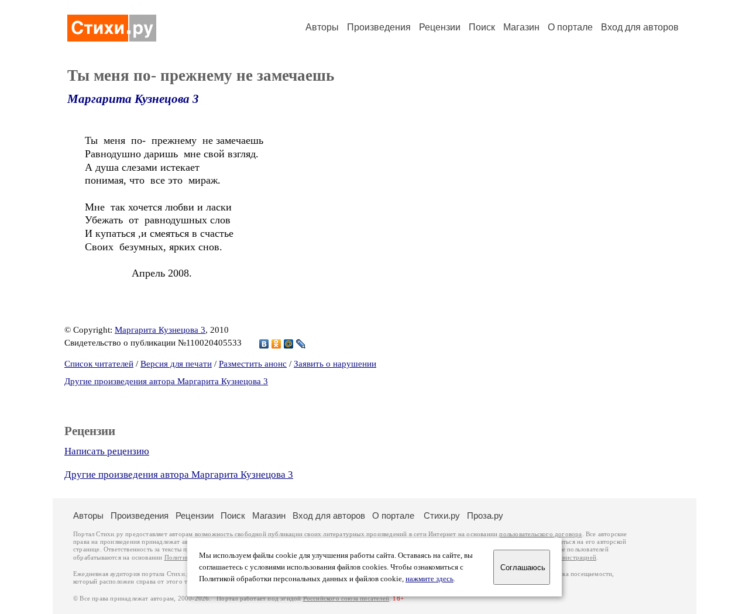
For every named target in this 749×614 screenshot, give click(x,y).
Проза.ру (485, 515)
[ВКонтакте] (264, 343)
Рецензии (440, 27)
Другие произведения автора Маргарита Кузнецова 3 (166, 381)
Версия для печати (176, 363)
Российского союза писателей (346, 598)
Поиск (482, 27)
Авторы (322, 27)
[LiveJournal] (301, 343)
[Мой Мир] (289, 343)
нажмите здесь (429, 579)
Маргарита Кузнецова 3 (133, 99)
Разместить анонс (253, 363)
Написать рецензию (106, 451)
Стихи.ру (442, 515)
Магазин (521, 27)
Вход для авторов (640, 27)
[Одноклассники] (276, 343)
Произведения (379, 27)
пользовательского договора (540, 534)
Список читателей (98, 363)
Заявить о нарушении (335, 363)
